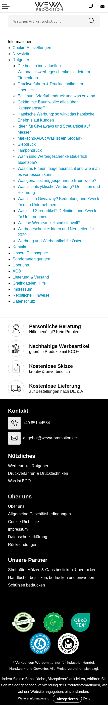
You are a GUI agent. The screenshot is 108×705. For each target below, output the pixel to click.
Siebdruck (27, 144)
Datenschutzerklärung (27, 537)
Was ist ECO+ (20, 481)
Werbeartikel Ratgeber (28, 466)
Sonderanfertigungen (31, 259)
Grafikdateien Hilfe (29, 283)
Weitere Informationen (33, 698)
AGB (17, 271)
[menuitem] (56, 48)
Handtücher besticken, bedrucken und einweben (51, 577)
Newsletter (22, 54)
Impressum (22, 289)
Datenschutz (24, 301)
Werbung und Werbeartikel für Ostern (51, 241)
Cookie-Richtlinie (23, 522)
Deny (86, 698)
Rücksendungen (22, 544)
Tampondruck (30, 150)
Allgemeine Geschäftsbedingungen (39, 514)
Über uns (21, 265)
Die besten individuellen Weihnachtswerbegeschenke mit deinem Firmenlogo (54, 72)
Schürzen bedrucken (26, 585)
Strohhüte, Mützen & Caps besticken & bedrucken (52, 570)
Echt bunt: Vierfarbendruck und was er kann (56, 96)
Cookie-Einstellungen (32, 48)
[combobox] (46, 21)
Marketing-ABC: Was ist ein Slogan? (50, 138)
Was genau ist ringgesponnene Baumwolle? (57, 180)
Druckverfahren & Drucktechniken (38, 473)
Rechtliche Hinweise (31, 295)
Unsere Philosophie (30, 253)
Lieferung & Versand (31, 277)
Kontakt (19, 247)
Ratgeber (21, 60)
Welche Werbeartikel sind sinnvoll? (49, 223)
